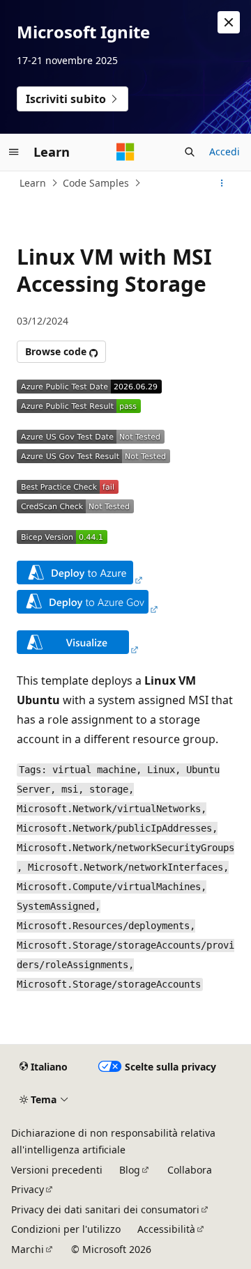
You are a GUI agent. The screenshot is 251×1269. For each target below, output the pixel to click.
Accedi (224, 151)
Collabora (189, 1169)
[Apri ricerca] (190, 151)
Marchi (27, 1249)
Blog (129, 1169)
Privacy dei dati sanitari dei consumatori (105, 1209)
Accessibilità (166, 1229)
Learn (33, 182)
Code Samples (96, 182)
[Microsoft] (125, 152)
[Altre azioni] (222, 183)
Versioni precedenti (56, 1169)
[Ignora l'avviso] (229, 22)
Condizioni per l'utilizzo (66, 1229)
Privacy (27, 1189)
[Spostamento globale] (14, 151)
